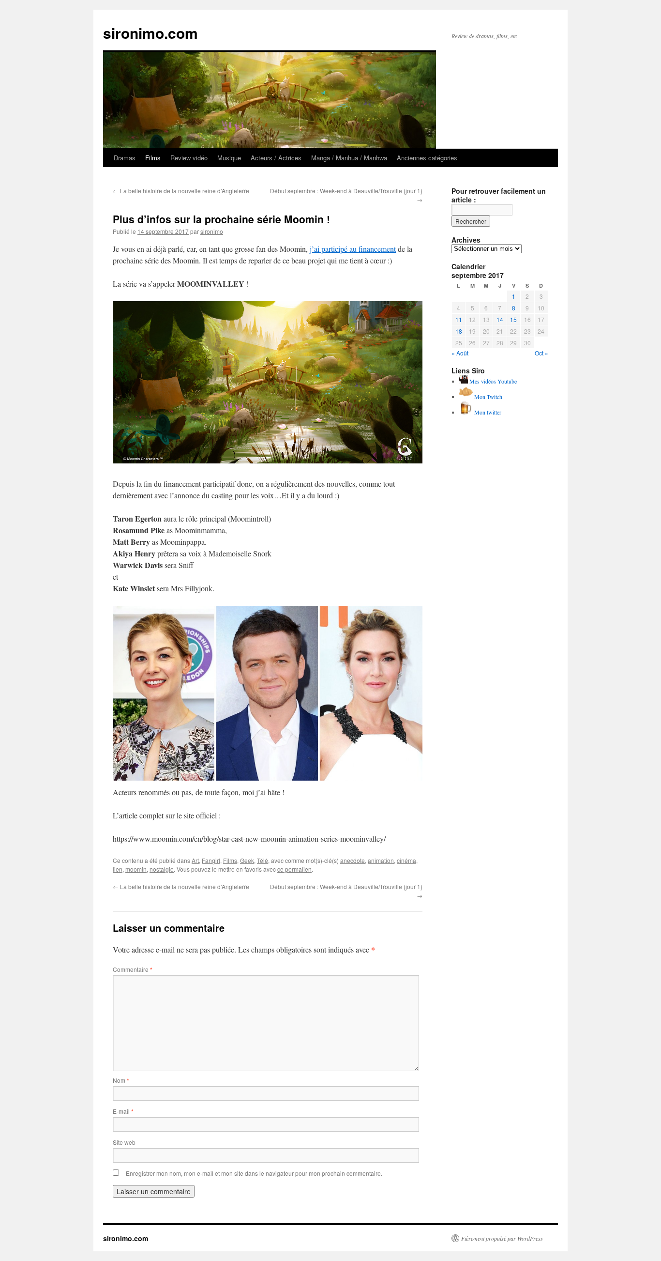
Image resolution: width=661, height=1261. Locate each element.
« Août (459, 353)
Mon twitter (487, 412)
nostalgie (162, 869)
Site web (124, 1142)
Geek (247, 860)
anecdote (352, 860)
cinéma (406, 860)
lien (117, 869)
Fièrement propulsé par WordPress (502, 1238)
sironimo (211, 231)
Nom (121, 1080)
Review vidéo (189, 157)
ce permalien (294, 869)
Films (153, 157)
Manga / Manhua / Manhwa (349, 157)
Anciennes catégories (427, 157)
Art (195, 860)
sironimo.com (150, 32)
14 (499, 319)
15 (513, 319)
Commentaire (132, 969)
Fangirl (211, 860)
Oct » (541, 353)
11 (458, 319)
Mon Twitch (487, 396)
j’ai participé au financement (353, 249)
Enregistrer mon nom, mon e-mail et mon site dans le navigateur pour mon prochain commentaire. (254, 1173)
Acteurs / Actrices (276, 157)
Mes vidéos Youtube (492, 381)
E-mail (123, 1111)
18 (458, 331)
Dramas (124, 157)
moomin (136, 869)
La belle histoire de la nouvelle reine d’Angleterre (181, 190)
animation (381, 860)
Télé (262, 860)
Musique (229, 157)
